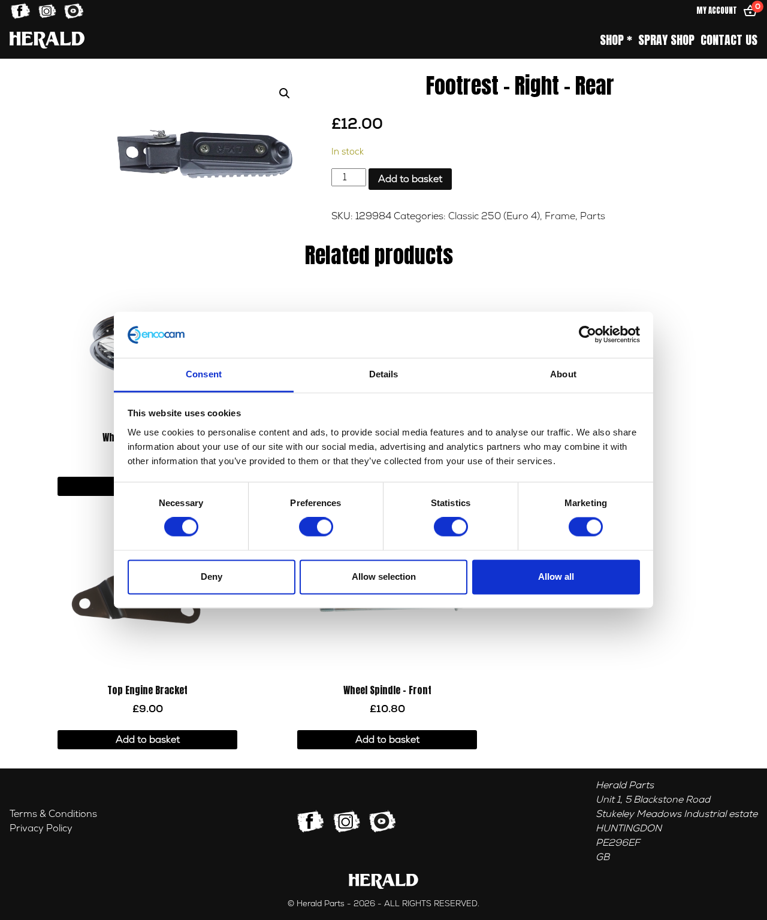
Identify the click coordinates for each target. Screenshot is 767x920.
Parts (592, 216)
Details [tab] (383, 374)
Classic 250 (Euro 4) (494, 216)
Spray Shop (666, 40)
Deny (211, 576)
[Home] (47, 40)
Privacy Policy (41, 828)
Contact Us (728, 40)
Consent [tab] (204, 374)
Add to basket (410, 179)
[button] (284, 93)
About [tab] (563, 374)
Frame (560, 216)
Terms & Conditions (53, 814)
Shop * (616, 40)
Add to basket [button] (148, 740)
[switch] (316, 527)
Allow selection (384, 576)
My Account (716, 10)
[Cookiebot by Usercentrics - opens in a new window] (587, 335)
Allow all (556, 576)
